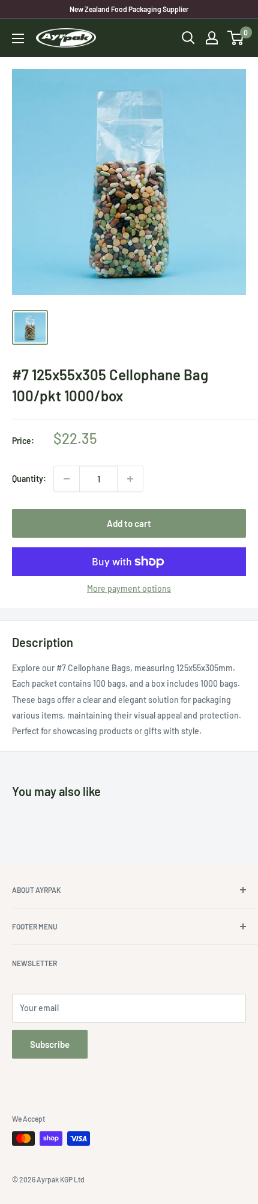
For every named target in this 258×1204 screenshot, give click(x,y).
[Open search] (188, 37)
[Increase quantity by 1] (130, 478)
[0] (236, 38)
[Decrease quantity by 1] (66, 478)
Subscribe (50, 1044)
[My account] (212, 37)
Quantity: (29, 478)
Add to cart (129, 523)
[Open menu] (18, 38)
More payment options (129, 588)
